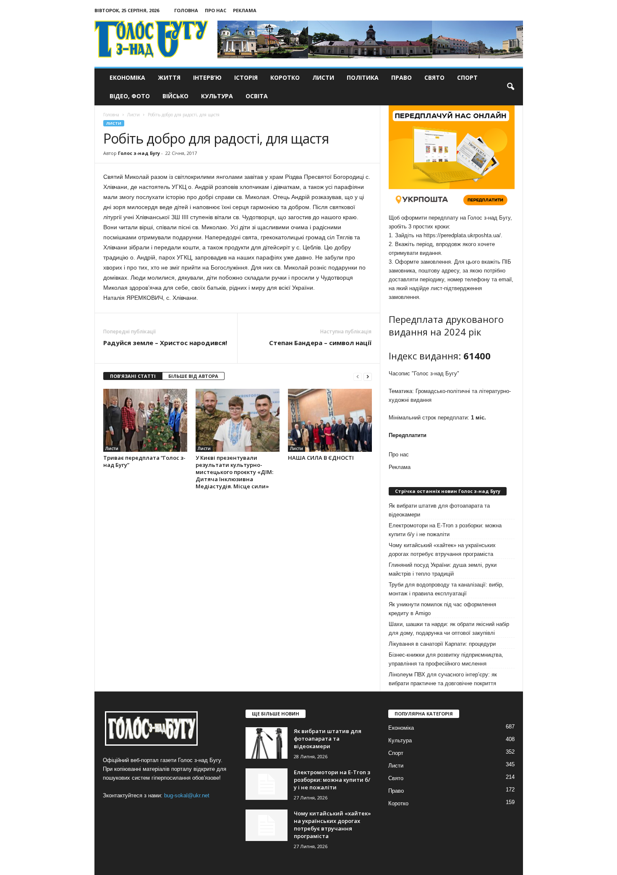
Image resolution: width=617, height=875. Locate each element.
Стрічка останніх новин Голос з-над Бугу (447, 491)
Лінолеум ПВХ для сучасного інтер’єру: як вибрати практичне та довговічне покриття (443, 678)
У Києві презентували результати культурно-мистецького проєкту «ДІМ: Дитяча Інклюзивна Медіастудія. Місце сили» (234, 472)
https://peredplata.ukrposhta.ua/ (462, 235)
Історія (246, 77)
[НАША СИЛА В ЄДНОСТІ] (330, 420)
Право (401, 77)
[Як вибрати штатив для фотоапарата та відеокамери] (267, 743)
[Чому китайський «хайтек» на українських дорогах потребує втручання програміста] (267, 825)
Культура (217, 96)
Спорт (467, 77)
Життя (169, 77)
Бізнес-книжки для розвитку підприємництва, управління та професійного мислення (446, 659)
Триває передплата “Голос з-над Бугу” (144, 461)
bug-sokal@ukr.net (186, 795)
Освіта (257, 96)
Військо (175, 96)
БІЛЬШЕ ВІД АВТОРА (193, 376)
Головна (186, 10)
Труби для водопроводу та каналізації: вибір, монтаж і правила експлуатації (446, 589)
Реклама (244, 10)
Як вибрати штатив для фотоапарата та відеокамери (439, 510)
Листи (323, 77)
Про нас (215, 10)
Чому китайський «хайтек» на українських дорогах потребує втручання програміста (442, 549)
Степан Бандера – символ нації (320, 342)
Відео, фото (130, 96)
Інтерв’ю (207, 77)
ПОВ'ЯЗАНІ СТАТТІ (133, 376)
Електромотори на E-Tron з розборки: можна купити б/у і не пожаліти (445, 529)
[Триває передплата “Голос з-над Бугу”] (145, 420)
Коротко (285, 77)
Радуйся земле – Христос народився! (165, 342)
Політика (363, 77)
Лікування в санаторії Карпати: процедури (442, 644)
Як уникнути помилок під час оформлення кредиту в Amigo (442, 608)
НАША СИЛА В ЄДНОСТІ (321, 457)
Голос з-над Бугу (139, 153)
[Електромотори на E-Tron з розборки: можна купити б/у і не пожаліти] (267, 784)
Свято (434, 77)
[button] (510, 87)
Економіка (127, 77)
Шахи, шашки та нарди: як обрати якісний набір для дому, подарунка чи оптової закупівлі (449, 628)
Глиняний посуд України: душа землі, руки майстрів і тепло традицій (443, 569)
